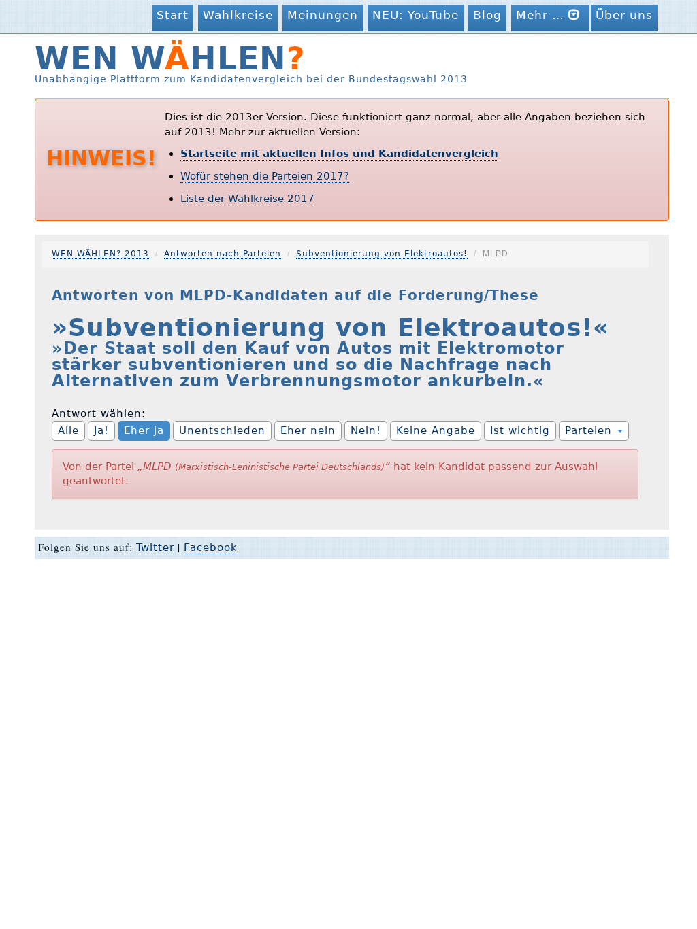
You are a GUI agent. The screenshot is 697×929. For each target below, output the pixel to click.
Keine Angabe (435, 430)
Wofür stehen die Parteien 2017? (264, 176)
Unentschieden (222, 430)
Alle (68, 430)
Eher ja (144, 430)
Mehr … (542, 15)
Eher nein (308, 430)
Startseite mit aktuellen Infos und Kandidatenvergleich (339, 154)
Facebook (211, 547)
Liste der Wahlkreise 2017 (247, 198)
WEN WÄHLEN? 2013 (100, 253)
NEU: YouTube (415, 15)
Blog (487, 15)
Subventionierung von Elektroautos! (382, 253)
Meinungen (322, 15)
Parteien (590, 430)
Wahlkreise (238, 15)
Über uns (624, 15)
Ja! (101, 430)
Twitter (155, 547)
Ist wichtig (520, 430)
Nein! (366, 430)
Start (173, 15)
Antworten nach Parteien (222, 253)
